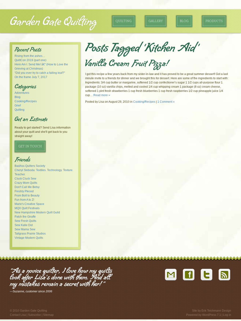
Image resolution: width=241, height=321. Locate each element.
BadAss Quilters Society (30, 166)
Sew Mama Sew (25, 229)
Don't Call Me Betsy (27, 187)
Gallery (156, 21)
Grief (18, 105)
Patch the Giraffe (25, 216)
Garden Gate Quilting (53, 22)
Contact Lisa (18, 315)
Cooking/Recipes (26, 101)
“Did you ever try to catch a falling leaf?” (40, 72)
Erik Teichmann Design (216, 310)
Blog (184, 21)
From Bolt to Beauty (27, 195)
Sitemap (48, 315)
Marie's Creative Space (29, 204)
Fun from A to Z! (24, 199)
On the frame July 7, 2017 (31, 77)
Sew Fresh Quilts (25, 221)
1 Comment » (166, 101)
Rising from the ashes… (30, 56)
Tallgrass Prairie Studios (30, 233)
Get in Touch (30, 146)
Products (214, 21)
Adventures (22, 92)
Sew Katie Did (24, 225)
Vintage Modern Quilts (29, 237)
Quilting (124, 21)
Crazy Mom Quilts (26, 182)
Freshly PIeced (24, 191)
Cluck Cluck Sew (25, 178)
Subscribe (34, 315)
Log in (227, 315)
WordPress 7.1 (211, 315)
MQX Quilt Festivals (27, 208)
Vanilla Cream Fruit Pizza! (126, 64)
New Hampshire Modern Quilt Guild (37, 212)
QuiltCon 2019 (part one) (30, 60)
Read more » (101, 95)
